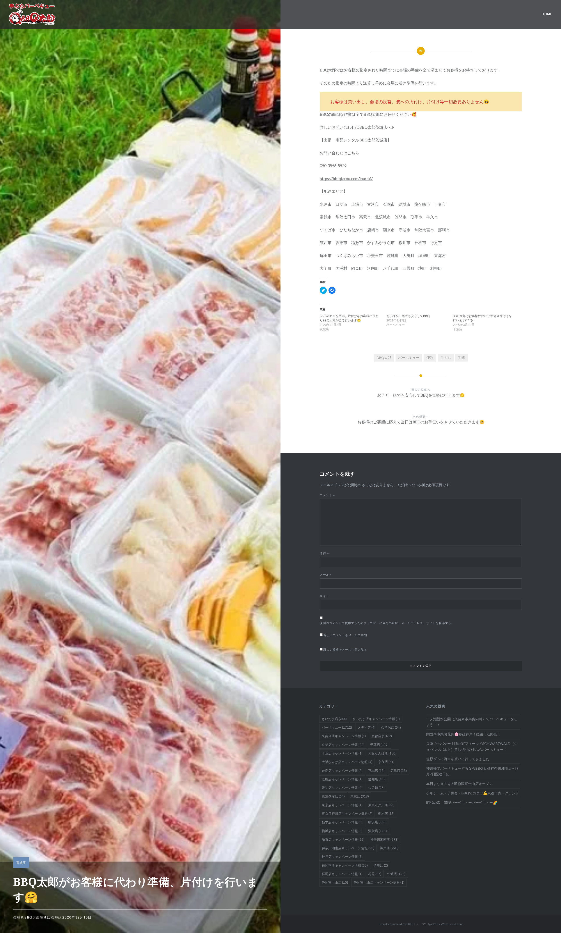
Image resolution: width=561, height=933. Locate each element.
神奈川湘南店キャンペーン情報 (348, 848)
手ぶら (445, 357)
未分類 (376, 788)
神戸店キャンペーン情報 (342, 856)
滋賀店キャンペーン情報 (343, 839)
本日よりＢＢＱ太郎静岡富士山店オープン (459, 783)
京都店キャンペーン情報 (343, 745)
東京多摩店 (333, 796)
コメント (327, 495)
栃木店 (386, 813)
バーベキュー (408, 357)
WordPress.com (452, 924)
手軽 (461, 357)
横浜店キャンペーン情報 (342, 831)
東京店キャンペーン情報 (342, 805)
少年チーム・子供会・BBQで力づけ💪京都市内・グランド (472, 793)
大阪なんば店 (382, 753)
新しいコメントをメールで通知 (345, 635)
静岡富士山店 (335, 882)
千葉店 (379, 745)
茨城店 (21, 862)
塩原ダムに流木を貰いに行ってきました (457, 759)
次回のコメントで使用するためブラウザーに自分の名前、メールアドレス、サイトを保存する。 (387, 623)
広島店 (398, 770)
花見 (374, 874)
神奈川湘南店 (384, 839)
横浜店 (377, 822)
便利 (429, 357)
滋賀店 (378, 831)
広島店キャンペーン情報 (342, 779)
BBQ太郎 (383, 357)
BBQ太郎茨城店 (37, 917)
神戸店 (389, 848)
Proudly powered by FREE (396, 924)
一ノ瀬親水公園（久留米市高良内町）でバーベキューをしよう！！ (471, 722)
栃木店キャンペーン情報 (342, 822)
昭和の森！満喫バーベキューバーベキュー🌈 (461, 802)
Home (547, 14)
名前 (324, 553)
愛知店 (377, 779)
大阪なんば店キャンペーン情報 (347, 762)
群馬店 (380, 865)
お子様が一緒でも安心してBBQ (408, 316)
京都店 (381, 736)
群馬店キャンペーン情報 (342, 874)
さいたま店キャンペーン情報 (376, 719)
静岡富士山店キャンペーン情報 (379, 882)
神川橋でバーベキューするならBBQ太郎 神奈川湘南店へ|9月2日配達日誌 (472, 771)
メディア (366, 727)
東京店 (359, 796)
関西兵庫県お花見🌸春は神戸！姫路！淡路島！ (463, 734)
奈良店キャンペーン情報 (342, 770)
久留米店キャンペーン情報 (344, 736)
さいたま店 (334, 719)
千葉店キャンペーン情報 (342, 753)
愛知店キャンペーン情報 (342, 788)
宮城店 (376, 770)
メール (326, 574)
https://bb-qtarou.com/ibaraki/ (346, 178)
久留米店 (391, 727)
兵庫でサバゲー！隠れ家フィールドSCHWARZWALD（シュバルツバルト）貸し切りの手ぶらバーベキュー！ (472, 746)
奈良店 (386, 762)
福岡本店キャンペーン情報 (345, 865)
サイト (324, 596)
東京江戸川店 (381, 805)
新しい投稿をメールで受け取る (345, 649)
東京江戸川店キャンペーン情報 (347, 813)
